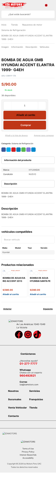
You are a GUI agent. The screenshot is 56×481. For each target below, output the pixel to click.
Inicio (3, 24)
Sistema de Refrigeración (13, 30)
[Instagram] (28, 334)
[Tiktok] (37, 334)
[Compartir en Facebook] (3, 149)
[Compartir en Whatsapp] (23, 149)
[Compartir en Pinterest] (13, 149)
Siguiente (48, 309)
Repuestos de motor (32, 24)
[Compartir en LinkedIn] (18, 149)
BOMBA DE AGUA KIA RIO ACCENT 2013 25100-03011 (14, 281)
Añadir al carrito (25, 115)
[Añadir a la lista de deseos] (2, 135)
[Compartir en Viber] (28, 149)
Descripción (31, 47)
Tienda (14, 24)
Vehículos (44, 47)
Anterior (7, 309)
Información (17, 47)
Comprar (26, 125)
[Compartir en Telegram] (33, 149)
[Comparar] (31, 135)
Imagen (5, 47)
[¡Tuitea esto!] (8, 149)
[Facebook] (19, 334)
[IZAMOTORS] (14, 5)
